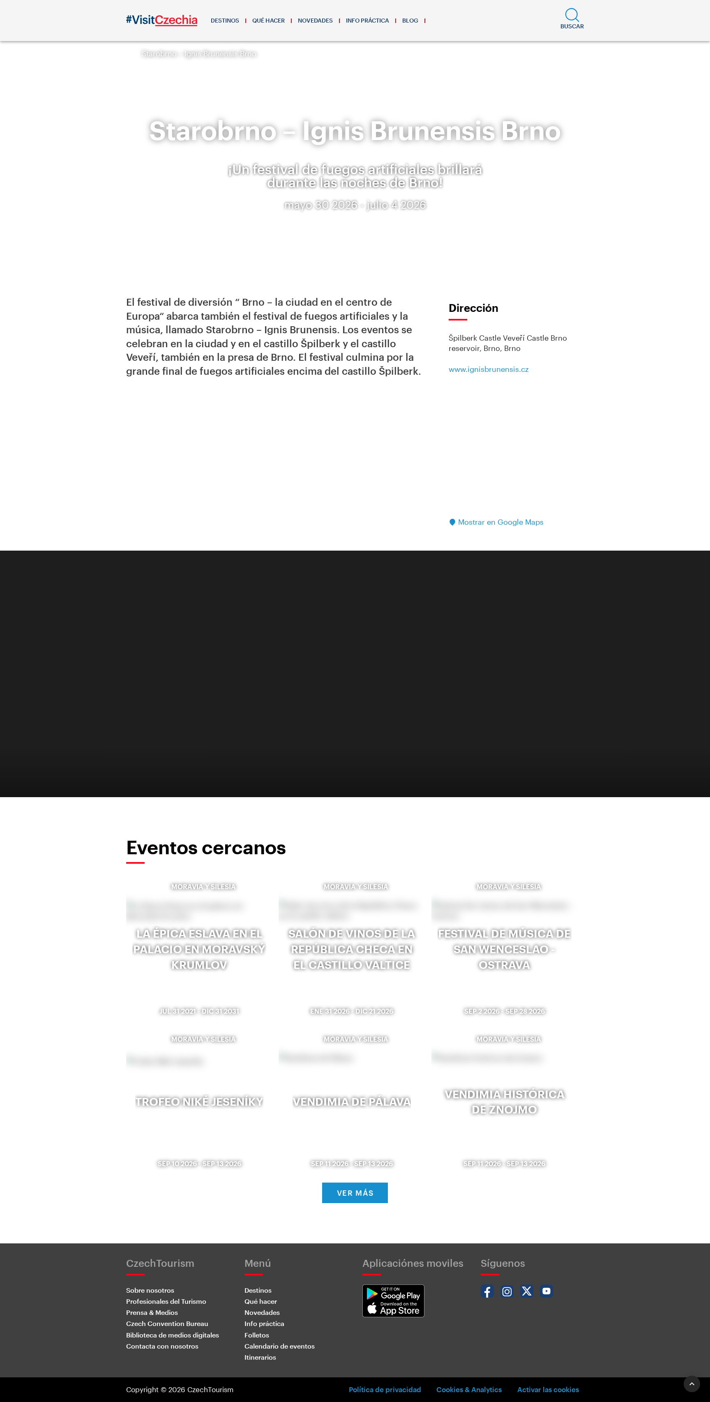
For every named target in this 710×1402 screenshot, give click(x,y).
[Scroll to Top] (692, 1384)
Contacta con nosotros (162, 1346)
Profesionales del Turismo (166, 1301)
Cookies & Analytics (469, 1389)
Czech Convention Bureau (167, 1323)
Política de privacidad (385, 1389)
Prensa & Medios (152, 1312)
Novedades (315, 20)
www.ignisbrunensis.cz (489, 369)
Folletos (256, 1335)
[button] (572, 20)
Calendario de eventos (279, 1346)
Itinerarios (260, 1357)
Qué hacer (268, 20)
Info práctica (367, 20)
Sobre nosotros (150, 1290)
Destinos (225, 20)
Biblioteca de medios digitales (172, 1335)
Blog (410, 20)
